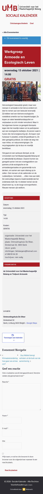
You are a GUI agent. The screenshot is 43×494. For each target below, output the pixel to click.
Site (3, 441)
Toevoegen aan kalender (13, 337)
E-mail (5, 428)
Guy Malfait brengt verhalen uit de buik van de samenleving (29, 358)
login (25, 485)
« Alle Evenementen (10, 32)
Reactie (5, 382)
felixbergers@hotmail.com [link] (26, 251)
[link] (26, 251)
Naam (5, 415)
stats (30, 485)
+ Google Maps (31, 323)
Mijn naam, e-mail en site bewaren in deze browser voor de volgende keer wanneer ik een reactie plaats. (19, 459)
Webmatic (29, 489)
